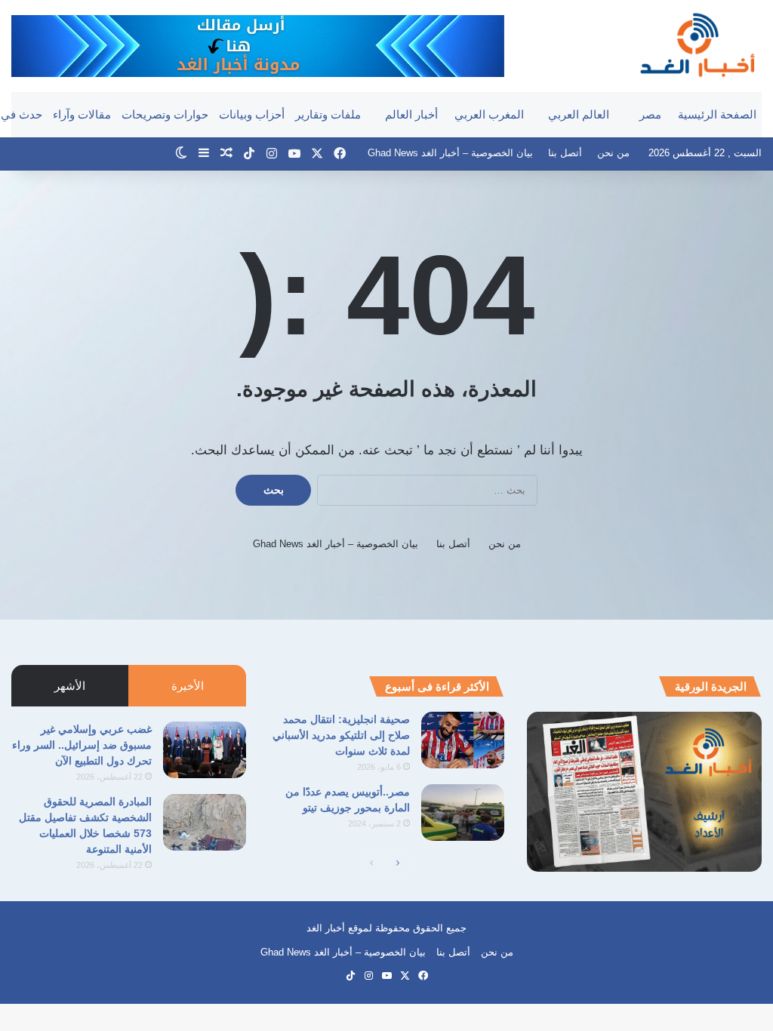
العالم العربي (578, 114)
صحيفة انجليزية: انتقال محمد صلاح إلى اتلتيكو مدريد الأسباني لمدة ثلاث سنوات (341, 735)
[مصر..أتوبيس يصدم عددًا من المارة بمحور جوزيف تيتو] (462, 812)
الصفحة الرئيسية (717, 114)
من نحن (613, 152)
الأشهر (69, 685)
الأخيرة (187, 685)
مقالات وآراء (82, 114)
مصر (650, 114)
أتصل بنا (565, 152)
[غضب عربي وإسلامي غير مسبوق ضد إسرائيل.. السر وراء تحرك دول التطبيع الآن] (204, 750)
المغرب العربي (489, 114)
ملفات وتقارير (328, 114)
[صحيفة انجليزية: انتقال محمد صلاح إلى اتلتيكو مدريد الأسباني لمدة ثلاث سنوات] (462, 740)
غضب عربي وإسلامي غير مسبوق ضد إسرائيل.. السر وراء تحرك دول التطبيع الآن (82, 745)
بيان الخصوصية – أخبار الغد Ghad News (450, 152)
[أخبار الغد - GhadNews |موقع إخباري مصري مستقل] (697, 44)
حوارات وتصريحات (165, 114)
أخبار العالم (411, 114)
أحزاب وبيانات (252, 114)
